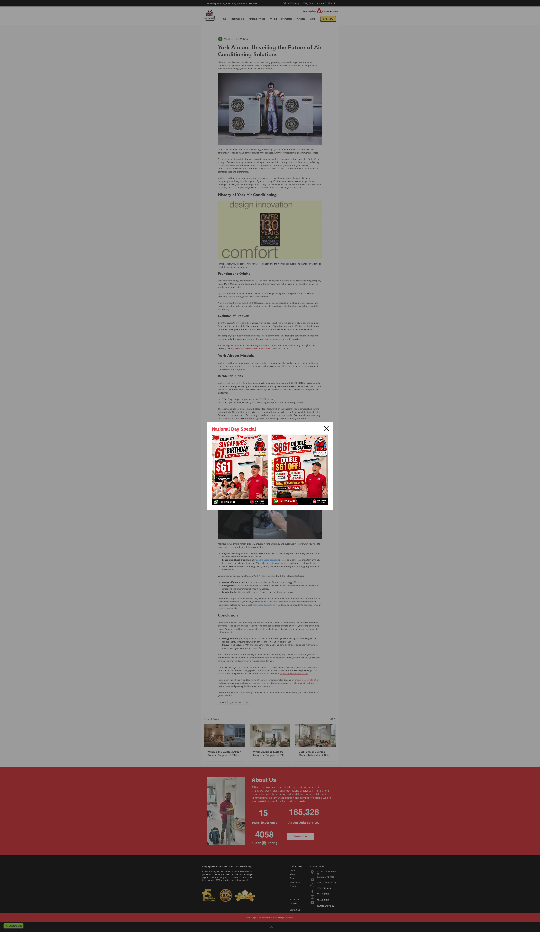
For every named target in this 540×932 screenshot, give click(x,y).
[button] (326, 428)
